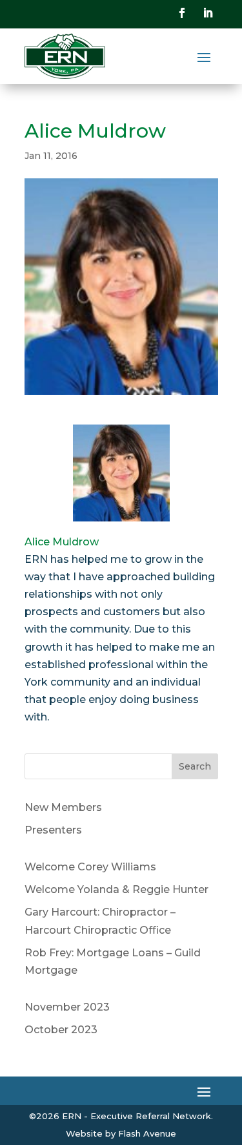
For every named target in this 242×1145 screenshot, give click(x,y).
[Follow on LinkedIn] (207, 13)
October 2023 (61, 1030)
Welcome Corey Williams (90, 867)
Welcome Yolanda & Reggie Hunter (116, 889)
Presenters (53, 830)
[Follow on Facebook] (182, 13)
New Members (63, 807)
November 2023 (67, 1007)
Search (195, 766)
